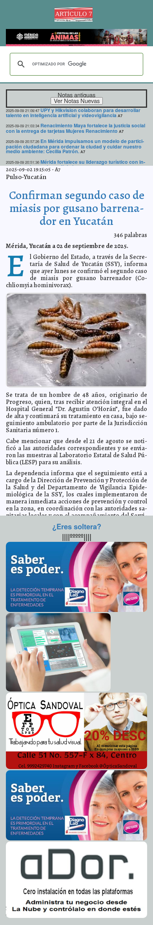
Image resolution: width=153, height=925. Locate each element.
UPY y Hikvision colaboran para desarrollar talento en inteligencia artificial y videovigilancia (73, 113)
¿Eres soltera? (76, 526)
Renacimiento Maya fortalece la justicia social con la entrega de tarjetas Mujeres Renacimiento (75, 128)
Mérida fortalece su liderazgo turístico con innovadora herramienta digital (75, 164)
